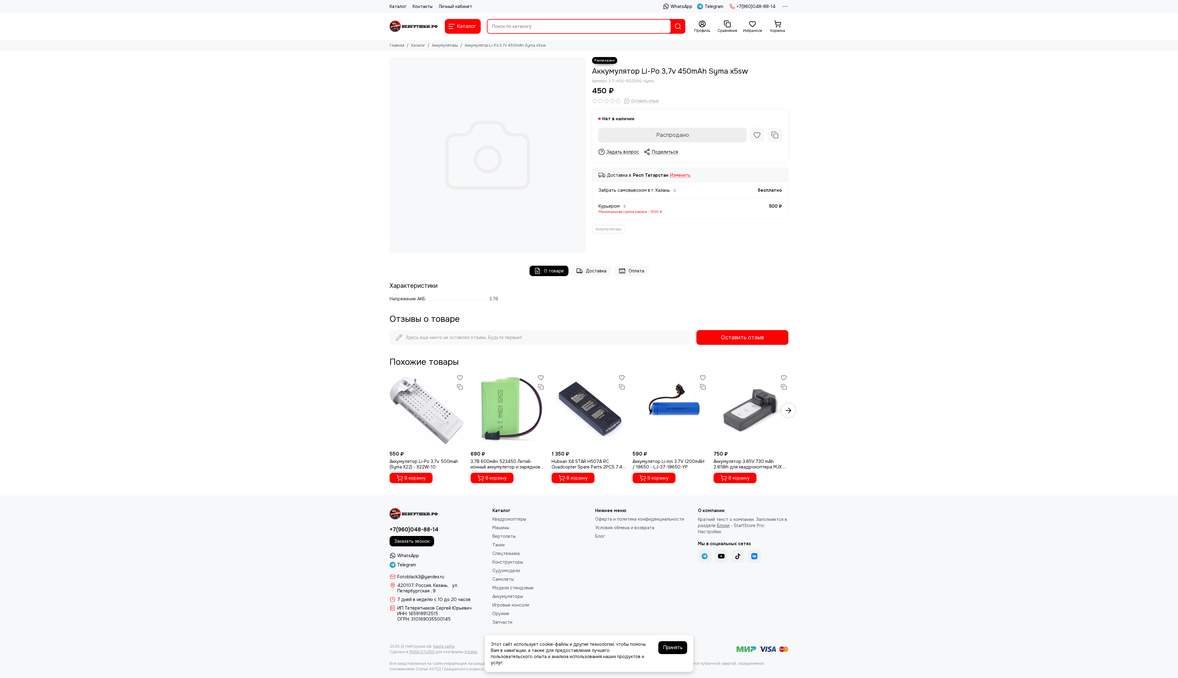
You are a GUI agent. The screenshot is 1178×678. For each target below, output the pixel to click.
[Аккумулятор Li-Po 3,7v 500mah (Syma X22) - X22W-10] (427, 410)
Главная (397, 45)
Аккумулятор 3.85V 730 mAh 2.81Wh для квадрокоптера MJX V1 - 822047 (750, 464)
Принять (673, 647)
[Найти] (678, 26)
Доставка (596, 271)
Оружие (500, 613)
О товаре (554, 271)
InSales (470, 651)
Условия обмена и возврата (624, 527)
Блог (600, 536)
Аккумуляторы (445, 45)
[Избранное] (757, 135)
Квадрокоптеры (509, 519)
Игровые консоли (510, 605)
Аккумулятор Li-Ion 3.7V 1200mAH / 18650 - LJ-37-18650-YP (668, 464)
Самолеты (503, 579)
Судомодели (506, 570)
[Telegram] (704, 556)
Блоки (723, 525)
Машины (500, 527)
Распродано (672, 135)
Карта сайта (444, 646)
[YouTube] (721, 556)
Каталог (398, 6)
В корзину (415, 478)
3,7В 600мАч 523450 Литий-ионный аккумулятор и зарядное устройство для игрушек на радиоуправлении (505, 464)
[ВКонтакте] (754, 556)
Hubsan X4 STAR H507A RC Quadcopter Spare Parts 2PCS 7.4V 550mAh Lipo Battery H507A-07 (588, 464)
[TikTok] (738, 556)
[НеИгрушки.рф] (414, 26)
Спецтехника (506, 553)
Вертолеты (504, 536)
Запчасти (502, 622)
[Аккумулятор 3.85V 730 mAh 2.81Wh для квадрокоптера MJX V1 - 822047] (751, 410)
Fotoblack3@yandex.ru (420, 577)
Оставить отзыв (742, 337)
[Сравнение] (775, 135)
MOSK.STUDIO (422, 651)
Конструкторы (507, 562)
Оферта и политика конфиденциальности (639, 519)
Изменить (680, 175)
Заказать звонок (411, 541)
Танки (498, 545)
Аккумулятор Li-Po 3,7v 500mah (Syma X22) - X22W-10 (424, 464)
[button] (389, 410)
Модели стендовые (512, 588)
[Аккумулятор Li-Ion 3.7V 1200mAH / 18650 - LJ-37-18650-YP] (670, 410)
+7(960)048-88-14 (756, 6)
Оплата (636, 271)
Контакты (423, 6)
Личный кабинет (455, 6)
